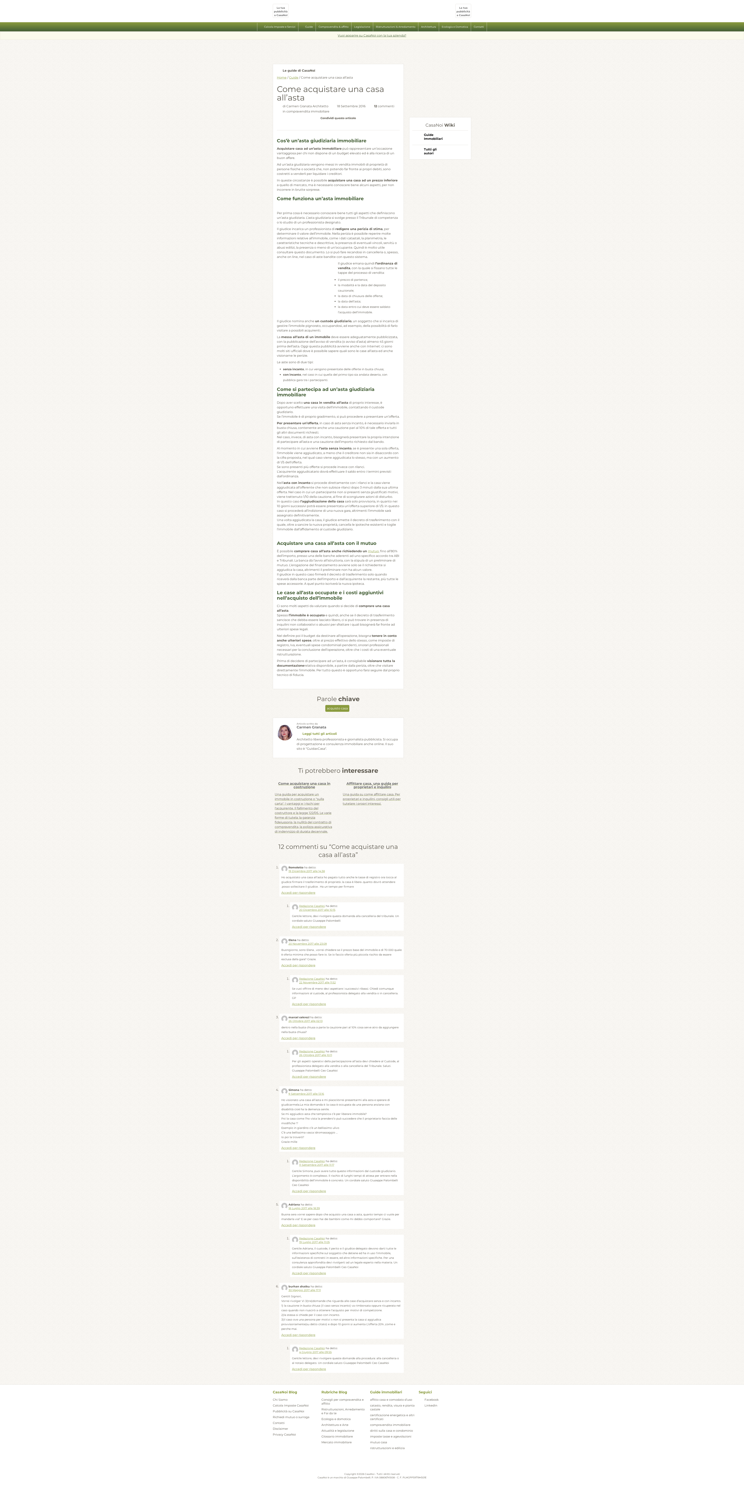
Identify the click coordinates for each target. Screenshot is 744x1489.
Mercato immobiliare (336, 1442)
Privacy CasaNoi (284, 1434)
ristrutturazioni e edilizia (387, 1448)
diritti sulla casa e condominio (391, 1430)
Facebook (432, 1399)
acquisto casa (337, 708)
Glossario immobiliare (337, 1436)
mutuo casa (378, 1442)
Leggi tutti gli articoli (319, 734)
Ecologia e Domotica (455, 26)
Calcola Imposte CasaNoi (291, 1405)
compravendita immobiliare (307, 111)
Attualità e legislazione (337, 1430)
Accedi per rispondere (298, 893)
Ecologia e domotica (336, 1419)
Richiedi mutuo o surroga (291, 1417)
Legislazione (362, 26)
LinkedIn (431, 1405)
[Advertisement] (372, 50)
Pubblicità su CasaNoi (288, 1411)
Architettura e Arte (334, 1425)
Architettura (428, 26)
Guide (309, 26)
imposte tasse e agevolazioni (390, 1436)
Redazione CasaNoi (312, 906)
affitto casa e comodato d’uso (391, 1399)
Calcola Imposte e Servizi (279, 26)
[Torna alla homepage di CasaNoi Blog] (372, 1462)
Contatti (479, 26)
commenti (384, 106)
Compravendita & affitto (334, 26)
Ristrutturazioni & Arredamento (395, 26)
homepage (253, 27)
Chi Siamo (280, 1399)
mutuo (373, 551)
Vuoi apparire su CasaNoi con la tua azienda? (372, 35)
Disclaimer (280, 1429)
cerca (491, 27)
